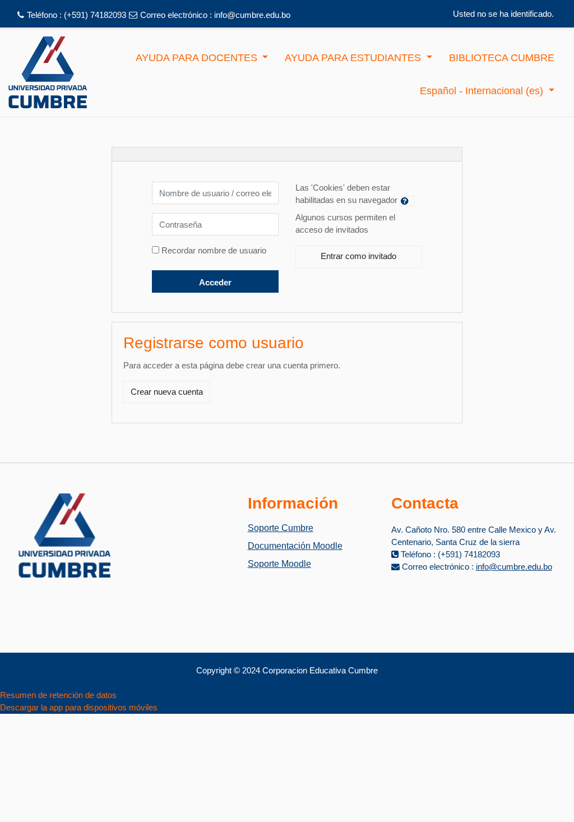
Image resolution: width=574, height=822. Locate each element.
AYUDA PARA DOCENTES (198, 57)
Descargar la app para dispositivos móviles (79, 707)
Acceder (215, 282)
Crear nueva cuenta (167, 391)
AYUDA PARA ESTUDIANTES (354, 57)
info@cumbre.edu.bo (252, 15)
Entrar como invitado (358, 256)
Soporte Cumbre (280, 528)
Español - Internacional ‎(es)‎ (483, 90)
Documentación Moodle (295, 546)
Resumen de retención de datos (58, 695)
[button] (407, 201)
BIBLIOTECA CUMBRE (501, 57)
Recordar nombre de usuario (213, 250)
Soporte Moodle (279, 564)
